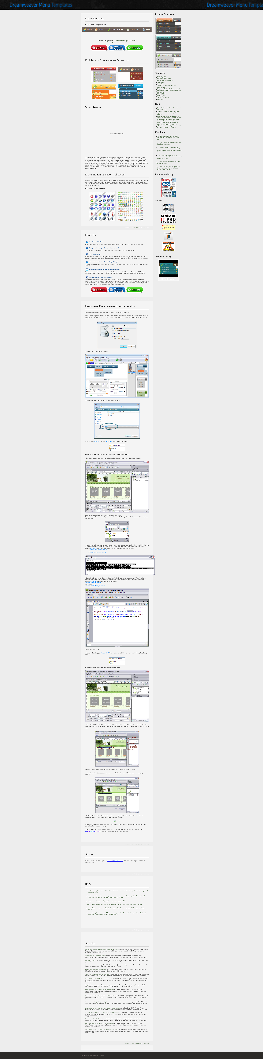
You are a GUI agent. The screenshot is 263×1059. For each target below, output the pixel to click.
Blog (157, 104)
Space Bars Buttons (163, 97)
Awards (159, 200)
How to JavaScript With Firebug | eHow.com (97, 978)
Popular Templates (164, 14)
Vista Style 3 (161, 96)
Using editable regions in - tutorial (101, 1029)
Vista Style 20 (161, 77)
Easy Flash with (93, 985)
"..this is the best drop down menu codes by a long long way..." (169, 143)
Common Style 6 (162, 99)
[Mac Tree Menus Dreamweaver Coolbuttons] (168, 26)
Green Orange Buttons (164, 78)
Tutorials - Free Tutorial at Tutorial (101, 995)
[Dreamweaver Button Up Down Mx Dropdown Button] (168, 43)
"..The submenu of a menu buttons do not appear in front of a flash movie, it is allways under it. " (114, 904)
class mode (90, 960)
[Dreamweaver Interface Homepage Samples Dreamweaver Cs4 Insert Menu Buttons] (130, 74)
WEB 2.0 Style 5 (162, 94)
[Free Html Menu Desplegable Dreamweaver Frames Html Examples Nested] (130, 91)
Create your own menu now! (117, 42)
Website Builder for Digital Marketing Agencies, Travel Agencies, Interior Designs (168, 113)
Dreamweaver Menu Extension (126, 40)
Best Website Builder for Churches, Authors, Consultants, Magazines (167, 123)
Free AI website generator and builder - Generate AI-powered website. (168, 120)
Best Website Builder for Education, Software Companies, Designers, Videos (169, 116)
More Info (146, 227)
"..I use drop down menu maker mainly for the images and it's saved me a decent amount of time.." (168, 168)
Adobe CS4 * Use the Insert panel (97, 974)
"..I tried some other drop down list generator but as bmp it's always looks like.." (168, 137)
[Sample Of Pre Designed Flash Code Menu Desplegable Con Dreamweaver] (104, 74)
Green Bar (160, 84)
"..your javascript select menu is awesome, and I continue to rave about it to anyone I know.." (169, 157)
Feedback (160, 132)
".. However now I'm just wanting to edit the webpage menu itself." (105, 901)
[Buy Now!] (99, 48)
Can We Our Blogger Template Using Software (101, 1002)
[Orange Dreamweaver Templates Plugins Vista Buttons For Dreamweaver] (130, 206)
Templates (160, 73)
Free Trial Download (137, 227)
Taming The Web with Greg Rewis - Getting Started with (102, 1012)
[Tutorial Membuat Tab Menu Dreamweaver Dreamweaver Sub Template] (104, 91)
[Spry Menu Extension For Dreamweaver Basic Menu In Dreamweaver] (102, 206)
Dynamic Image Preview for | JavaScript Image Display (102, 1008)
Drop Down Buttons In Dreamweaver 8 (168, 89)
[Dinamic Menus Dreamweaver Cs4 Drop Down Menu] (168, 280)
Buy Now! (127, 227)
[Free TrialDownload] (117, 48)
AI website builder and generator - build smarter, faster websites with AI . (169, 126)
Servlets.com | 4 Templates (96, 969)
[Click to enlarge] (117, 766)
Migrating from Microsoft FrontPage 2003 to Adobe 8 (102, 949)
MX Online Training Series (95, 955)
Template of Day (163, 256)
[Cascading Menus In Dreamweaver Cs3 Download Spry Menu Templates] (168, 60)
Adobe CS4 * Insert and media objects (99, 989)
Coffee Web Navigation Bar (165, 80)
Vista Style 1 (161, 82)
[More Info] (134, 48)
